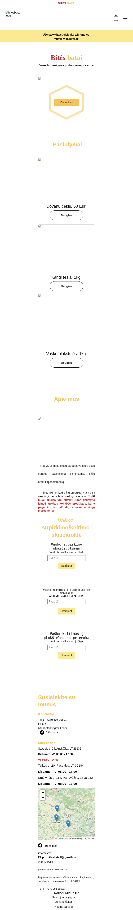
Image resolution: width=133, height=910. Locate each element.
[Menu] (125, 18)
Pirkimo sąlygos (63, 906)
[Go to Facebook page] (42, 732)
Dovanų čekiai (64, 901)
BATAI (70, 3)
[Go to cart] (116, 18)
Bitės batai (52, 732)
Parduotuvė (66, 102)
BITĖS (62, 3)
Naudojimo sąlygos (64, 897)
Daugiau (66, 215)
